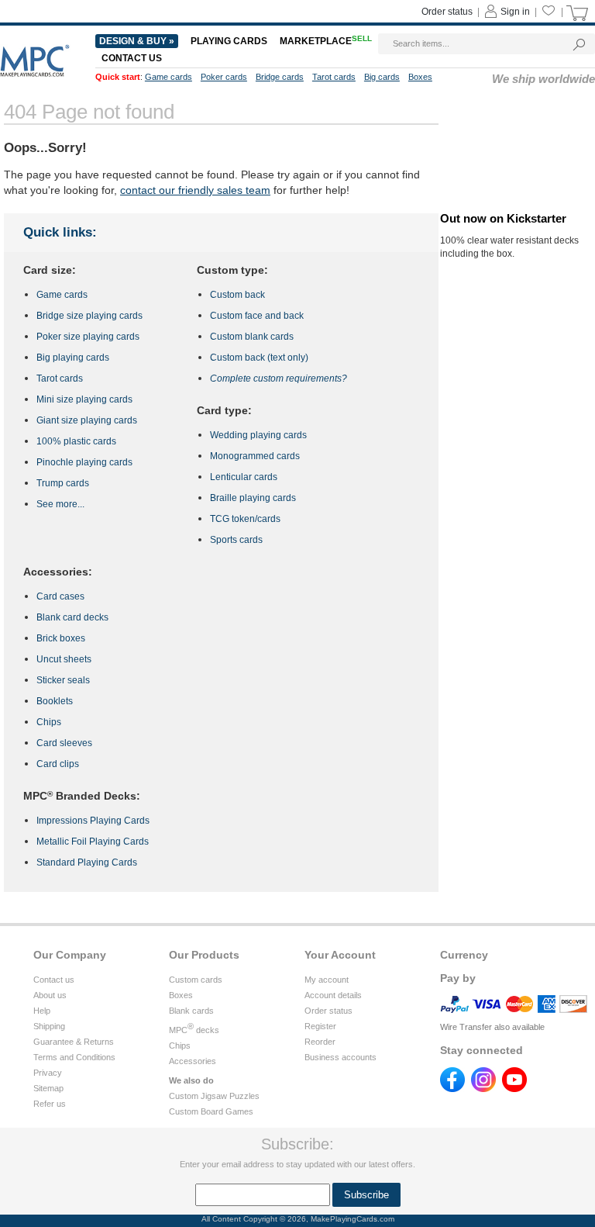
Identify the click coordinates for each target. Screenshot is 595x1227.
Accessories (192, 1061)
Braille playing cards (253, 498)
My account (326, 979)
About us (50, 995)
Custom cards (195, 979)
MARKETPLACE (326, 41)
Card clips (57, 764)
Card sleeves (64, 743)
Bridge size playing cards (89, 315)
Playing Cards (229, 41)
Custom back (237, 294)
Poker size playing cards (87, 336)
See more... (60, 504)
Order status (328, 1010)
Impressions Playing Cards (93, 820)
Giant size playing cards (86, 420)
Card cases (60, 596)
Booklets (54, 701)
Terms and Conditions (74, 1057)
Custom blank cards (252, 336)
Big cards (382, 76)
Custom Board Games (211, 1111)
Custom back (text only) (259, 357)
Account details (333, 995)
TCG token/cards (245, 518)
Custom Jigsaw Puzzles (214, 1096)
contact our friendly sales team (195, 190)
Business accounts (340, 1057)
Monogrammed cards (255, 456)
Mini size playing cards (84, 399)
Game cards (62, 294)
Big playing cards (72, 357)
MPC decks (194, 1030)
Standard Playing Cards (86, 862)
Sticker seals (63, 680)
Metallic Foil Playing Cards (92, 841)
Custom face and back (257, 315)
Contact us (53, 979)
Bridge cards (280, 76)
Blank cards (191, 1010)
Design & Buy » (136, 41)
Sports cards (236, 539)
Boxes (181, 995)
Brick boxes (60, 638)
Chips (48, 722)
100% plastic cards (76, 441)
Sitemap (48, 1088)
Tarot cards (59, 378)
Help (41, 1010)
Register (320, 1026)
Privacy (47, 1072)
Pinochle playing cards (84, 462)
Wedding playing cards (258, 435)
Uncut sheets (63, 659)
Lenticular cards (243, 477)
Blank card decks (72, 617)
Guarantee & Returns (73, 1041)
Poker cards (224, 76)
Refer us (49, 1103)
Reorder (319, 1041)
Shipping (49, 1026)
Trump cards (62, 483)
